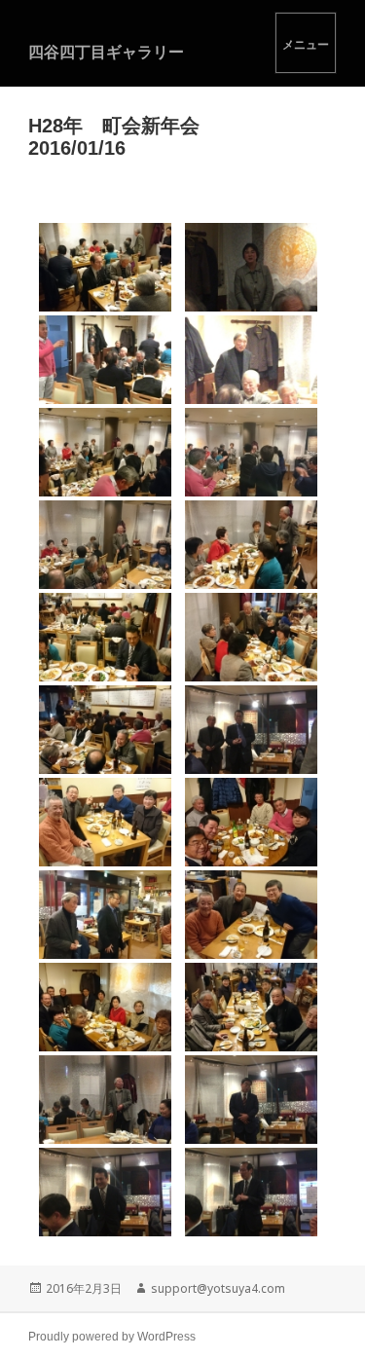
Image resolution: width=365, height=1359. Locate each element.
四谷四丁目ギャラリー (106, 51)
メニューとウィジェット (305, 43)
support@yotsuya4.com (218, 1288)
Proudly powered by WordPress (112, 1336)
